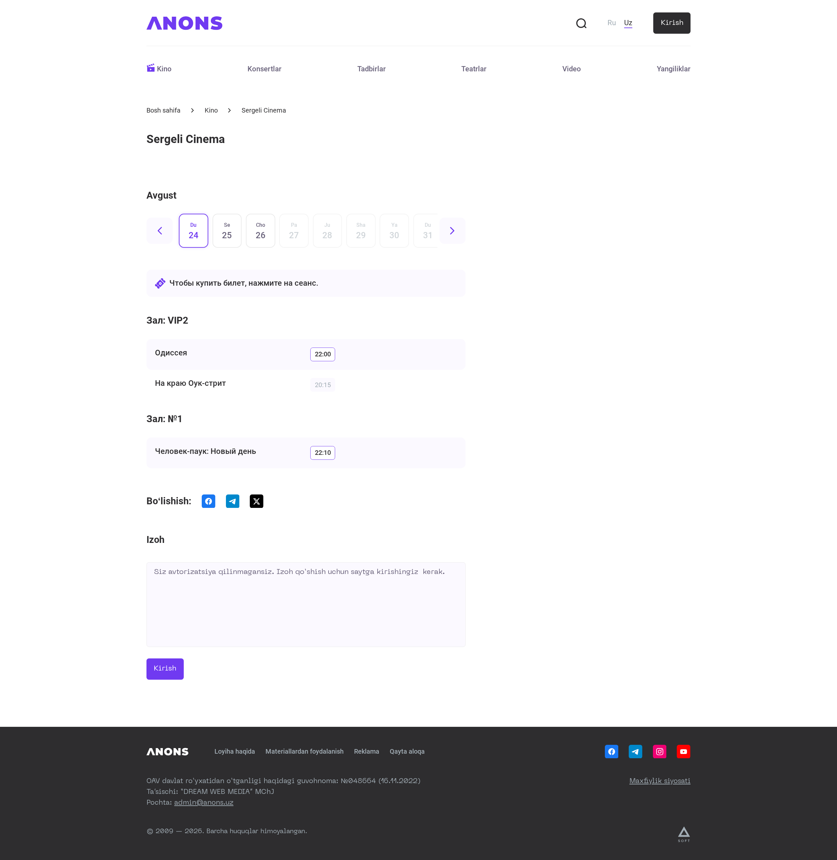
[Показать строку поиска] (581, 23)
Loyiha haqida (234, 751)
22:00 (323, 354)
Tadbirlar (371, 69)
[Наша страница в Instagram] (660, 752)
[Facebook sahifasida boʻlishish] (208, 501)
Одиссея (171, 352)
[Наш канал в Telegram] (635, 752)
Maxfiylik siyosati (660, 781)
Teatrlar (474, 69)
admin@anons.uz (203, 803)
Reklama (366, 751)
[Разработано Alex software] (684, 834)
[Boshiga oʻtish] (167, 751)
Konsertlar (265, 69)
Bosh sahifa (163, 110)
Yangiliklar (674, 69)
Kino (164, 69)
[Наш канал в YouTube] (684, 752)
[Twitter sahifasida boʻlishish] (257, 501)
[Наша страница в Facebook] (612, 752)
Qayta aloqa (407, 751)
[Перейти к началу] (184, 23)
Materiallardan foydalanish (304, 751)
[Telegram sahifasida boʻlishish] (233, 501)
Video (571, 69)
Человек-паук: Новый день (205, 451)
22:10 (323, 453)
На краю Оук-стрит (190, 383)
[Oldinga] (452, 231)
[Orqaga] (159, 231)
